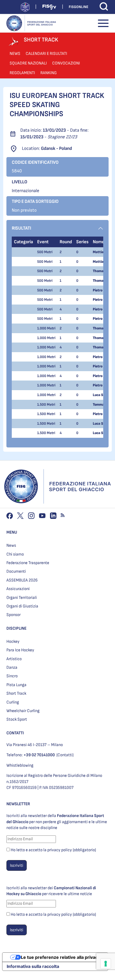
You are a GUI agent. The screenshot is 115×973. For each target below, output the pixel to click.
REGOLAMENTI (22, 72)
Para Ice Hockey (20, 650)
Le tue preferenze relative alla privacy (60, 957)
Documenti (16, 571)
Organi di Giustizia (22, 606)
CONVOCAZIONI (66, 63)
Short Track (16, 693)
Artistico (14, 659)
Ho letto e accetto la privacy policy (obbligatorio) (53, 850)
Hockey (13, 641)
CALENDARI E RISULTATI (46, 53)
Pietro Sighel (103, 290)
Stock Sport (16, 719)
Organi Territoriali (21, 597)
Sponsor (13, 614)
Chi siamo (15, 554)
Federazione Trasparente (27, 562)
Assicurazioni (18, 588)
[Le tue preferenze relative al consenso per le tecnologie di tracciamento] (106, 964)
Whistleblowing (19, 765)
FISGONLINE (78, 7)
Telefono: (30, 755)
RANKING (48, 72)
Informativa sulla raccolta (33, 966)
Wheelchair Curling (23, 710)
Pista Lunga (16, 684)
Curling (12, 702)
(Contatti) (65, 755)
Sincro (12, 676)
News (11, 545)
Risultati (21, 228)
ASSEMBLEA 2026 (22, 580)
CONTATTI (15, 733)
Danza (11, 667)
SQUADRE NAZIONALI (28, 63)
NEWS (15, 53)
